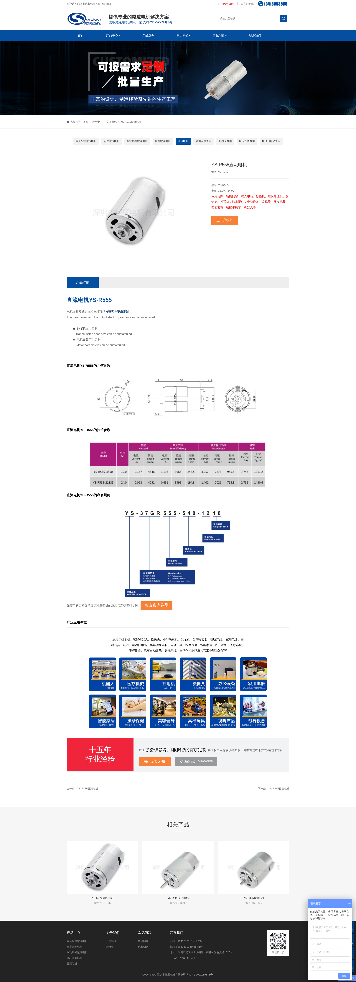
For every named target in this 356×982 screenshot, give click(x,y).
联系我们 (255, 35)
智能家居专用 (203, 141)
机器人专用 (225, 141)
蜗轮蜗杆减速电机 (137, 141)
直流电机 (111, 121)
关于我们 (182, 35)
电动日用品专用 (271, 141)
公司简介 (111, 941)
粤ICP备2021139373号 (199, 974)
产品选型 (148, 35)
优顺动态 (143, 946)
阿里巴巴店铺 (226, 3)
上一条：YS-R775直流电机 (82, 788)
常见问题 (219, 35)
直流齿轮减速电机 (86, 141)
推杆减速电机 (163, 141)
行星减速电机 (111, 141)
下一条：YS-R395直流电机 (273, 788)
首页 (81, 35)
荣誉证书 (111, 946)
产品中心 (112, 35)
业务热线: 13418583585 (198, 761)
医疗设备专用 (247, 141)
